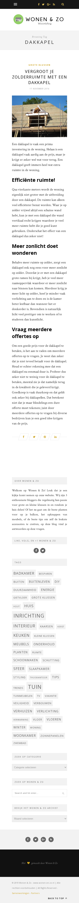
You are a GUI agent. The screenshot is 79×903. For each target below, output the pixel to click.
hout (16, 606)
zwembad (19, 743)
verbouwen (42, 703)
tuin (35, 686)
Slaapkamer (39, 669)
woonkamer (24, 735)
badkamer (23, 573)
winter (19, 727)
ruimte (37, 652)
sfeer (18, 668)
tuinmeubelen (23, 696)
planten (20, 652)
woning (35, 727)
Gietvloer (20, 597)
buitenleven (39, 582)
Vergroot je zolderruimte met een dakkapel (39, 76)
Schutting (51, 660)
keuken (21, 635)
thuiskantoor (38, 677)
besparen (45, 573)
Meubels (21, 644)
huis (29, 605)
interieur (24, 626)
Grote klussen (39, 64)
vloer (37, 719)
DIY (57, 582)
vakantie (51, 696)
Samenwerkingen (20, 893)
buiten (18, 581)
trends (18, 688)
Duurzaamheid (24, 590)
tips (55, 677)
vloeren (54, 719)
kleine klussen (44, 636)
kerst (61, 626)
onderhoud (44, 644)
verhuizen (22, 711)
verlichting (47, 711)
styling (19, 677)
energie (47, 590)
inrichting (28, 615)
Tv (38, 696)
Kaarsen (46, 626)
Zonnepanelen (52, 736)
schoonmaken (25, 660)
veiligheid (21, 703)
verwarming (20, 719)
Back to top (56, 898)
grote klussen (43, 597)
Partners (35, 893)
